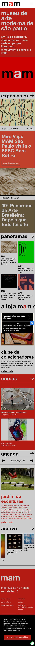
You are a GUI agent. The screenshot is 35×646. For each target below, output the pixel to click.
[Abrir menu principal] (31, 4)
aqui (8, 328)
